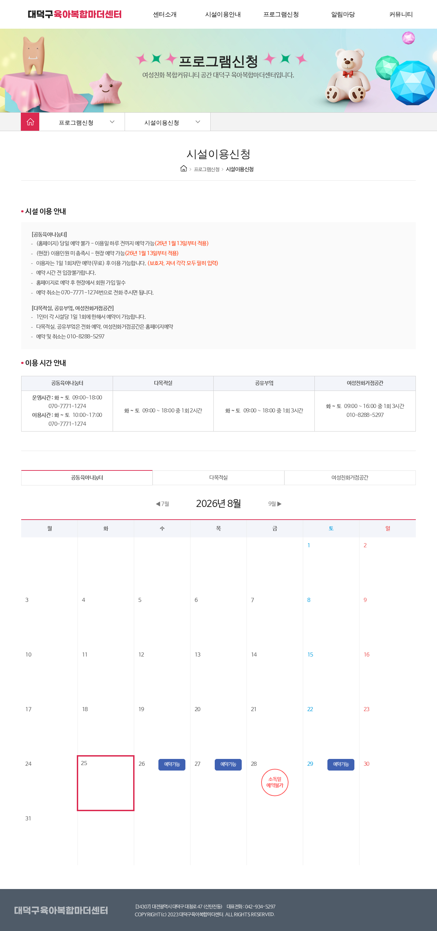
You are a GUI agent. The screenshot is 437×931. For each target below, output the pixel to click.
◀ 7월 (162, 504)
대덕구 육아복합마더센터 (75, 14)
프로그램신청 (76, 122)
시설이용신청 (161, 122)
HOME (183, 168)
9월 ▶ (275, 504)
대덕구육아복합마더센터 (62, 911)
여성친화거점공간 (350, 478)
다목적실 (218, 478)
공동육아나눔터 (87, 478)
